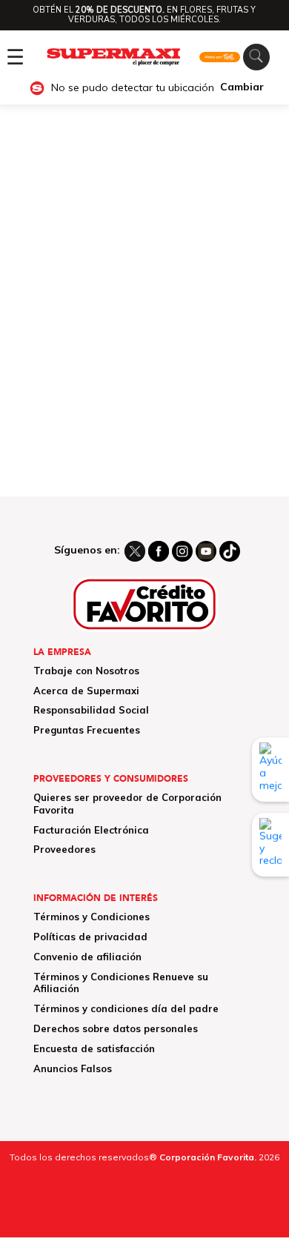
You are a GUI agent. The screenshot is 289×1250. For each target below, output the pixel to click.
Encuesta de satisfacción (94, 1048)
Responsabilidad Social (91, 710)
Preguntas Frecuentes (86, 730)
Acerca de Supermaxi (86, 691)
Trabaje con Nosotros (86, 670)
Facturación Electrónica (91, 830)
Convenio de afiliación (87, 957)
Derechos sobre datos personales (115, 1028)
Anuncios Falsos (72, 1068)
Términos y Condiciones (91, 916)
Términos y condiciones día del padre (126, 1008)
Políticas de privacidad (90, 937)
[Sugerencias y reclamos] (270, 845)
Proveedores (64, 849)
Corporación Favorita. (207, 1157)
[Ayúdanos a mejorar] (270, 769)
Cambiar (242, 87)
